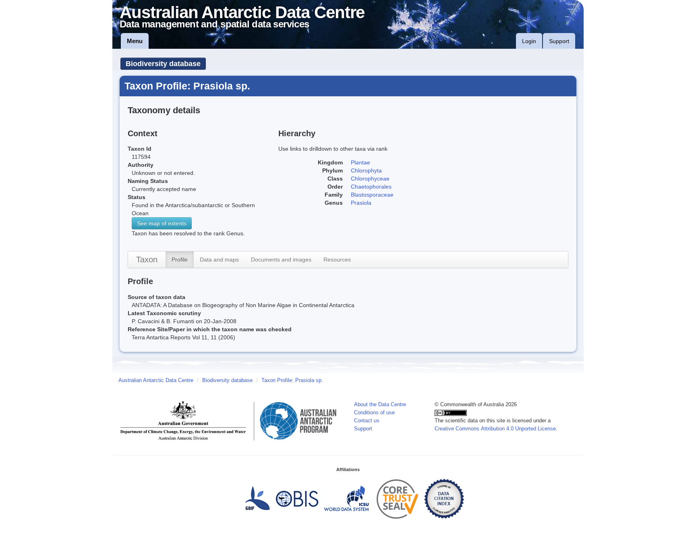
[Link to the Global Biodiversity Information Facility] (257, 498)
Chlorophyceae (370, 178)
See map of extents (161, 223)
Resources (337, 259)
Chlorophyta (366, 170)
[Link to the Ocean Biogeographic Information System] (297, 498)
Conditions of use (374, 412)
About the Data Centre (380, 404)
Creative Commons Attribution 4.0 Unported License (495, 429)
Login (529, 41)
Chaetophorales (371, 186)
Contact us (366, 421)
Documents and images (281, 259)
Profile (180, 259)
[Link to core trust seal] (398, 498)
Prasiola (361, 202)
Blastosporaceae (372, 194)
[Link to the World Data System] (346, 498)
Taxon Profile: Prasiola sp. (292, 380)
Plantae (360, 162)
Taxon (146, 259)
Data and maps (219, 259)
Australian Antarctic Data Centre (155, 380)
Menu (135, 40)
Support (559, 41)
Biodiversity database (163, 64)
